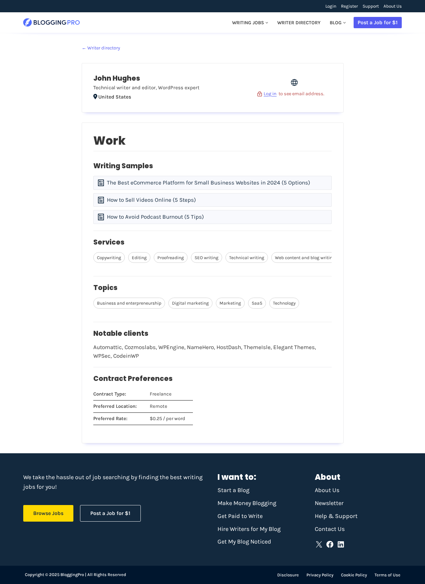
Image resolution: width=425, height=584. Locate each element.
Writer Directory (298, 23)
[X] (319, 544)
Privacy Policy (319, 574)
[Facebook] (330, 544)
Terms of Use (387, 574)
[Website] (294, 84)
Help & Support (336, 516)
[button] (267, 23)
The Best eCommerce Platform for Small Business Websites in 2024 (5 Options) (208, 182)
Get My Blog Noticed (244, 541)
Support (371, 6)
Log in (270, 94)
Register (349, 6)
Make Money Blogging (246, 503)
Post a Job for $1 (378, 22)
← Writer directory (101, 48)
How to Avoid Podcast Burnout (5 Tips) (155, 216)
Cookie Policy (354, 574)
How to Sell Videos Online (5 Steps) (151, 199)
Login (330, 6)
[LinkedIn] (341, 544)
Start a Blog (233, 490)
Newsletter (329, 503)
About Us (392, 6)
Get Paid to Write (240, 516)
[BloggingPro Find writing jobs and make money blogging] (51, 22)
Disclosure (288, 574)
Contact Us (330, 529)
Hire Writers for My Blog (249, 529)
